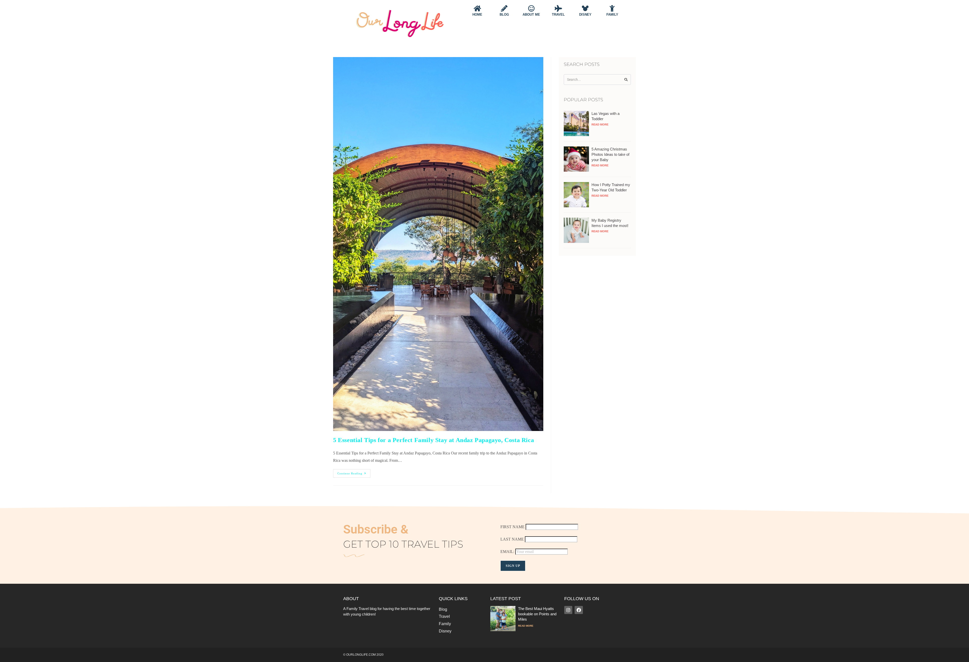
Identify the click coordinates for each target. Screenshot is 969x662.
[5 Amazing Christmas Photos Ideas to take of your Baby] (576, 159)
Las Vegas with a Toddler (605, 116)
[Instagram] (568, 610)
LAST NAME (512, 539)
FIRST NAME (512, 527)
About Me (531, 14)
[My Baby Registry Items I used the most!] (576, 230)
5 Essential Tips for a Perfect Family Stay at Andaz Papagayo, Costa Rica (433, 440)
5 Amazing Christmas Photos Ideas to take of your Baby (610, 154)
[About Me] (531, 8)
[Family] (612, 8)
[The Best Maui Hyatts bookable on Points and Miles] (503, 618)
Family (612, 14)
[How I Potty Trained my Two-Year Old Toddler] (576, 194)
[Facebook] (579, 610)
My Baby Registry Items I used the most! (609, 223)
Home (477, 14)
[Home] (477, 8)
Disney (585, 14)
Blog (504, 14)
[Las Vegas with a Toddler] (576, 123)
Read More (599, 124)
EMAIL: (507, 551)
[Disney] (585, 8)
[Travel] (558, 8)
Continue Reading (353, 472)
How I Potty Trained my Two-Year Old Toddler (610, 187)
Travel (558, 14)
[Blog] (504, 8)
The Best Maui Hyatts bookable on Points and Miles (537, 613)
